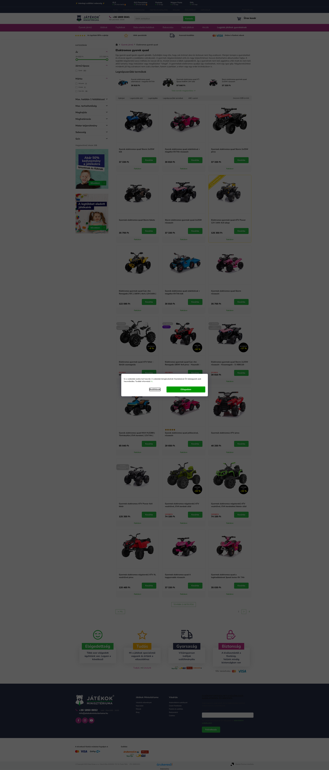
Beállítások (154, 389)
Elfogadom (186, 389)
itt (152, 381)
